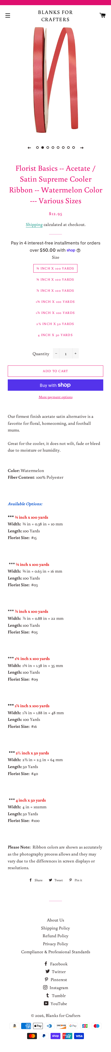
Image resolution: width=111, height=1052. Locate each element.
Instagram (58, 987)
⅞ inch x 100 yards (55, 290)
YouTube (58, 1003)
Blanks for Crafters (55, 15)
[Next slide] (82, 147)
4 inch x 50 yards (55, 335)
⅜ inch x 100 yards (55, 268)
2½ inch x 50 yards (55, 324)
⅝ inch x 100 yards (55, 279)
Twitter (58, 971)
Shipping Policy (55, 928)
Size (55, 257)
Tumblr (58, 995)
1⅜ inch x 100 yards (55, 301)
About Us (55, 920)
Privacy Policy (55, 944)
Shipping (34, 224)
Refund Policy (55, 936)
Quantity (41, 353)
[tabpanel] (55, 80)
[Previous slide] (29, 147)
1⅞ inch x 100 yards (55, 313)
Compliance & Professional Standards (55, 952)
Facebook (58, 964)
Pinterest (58, 979)
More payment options (56, 397)
